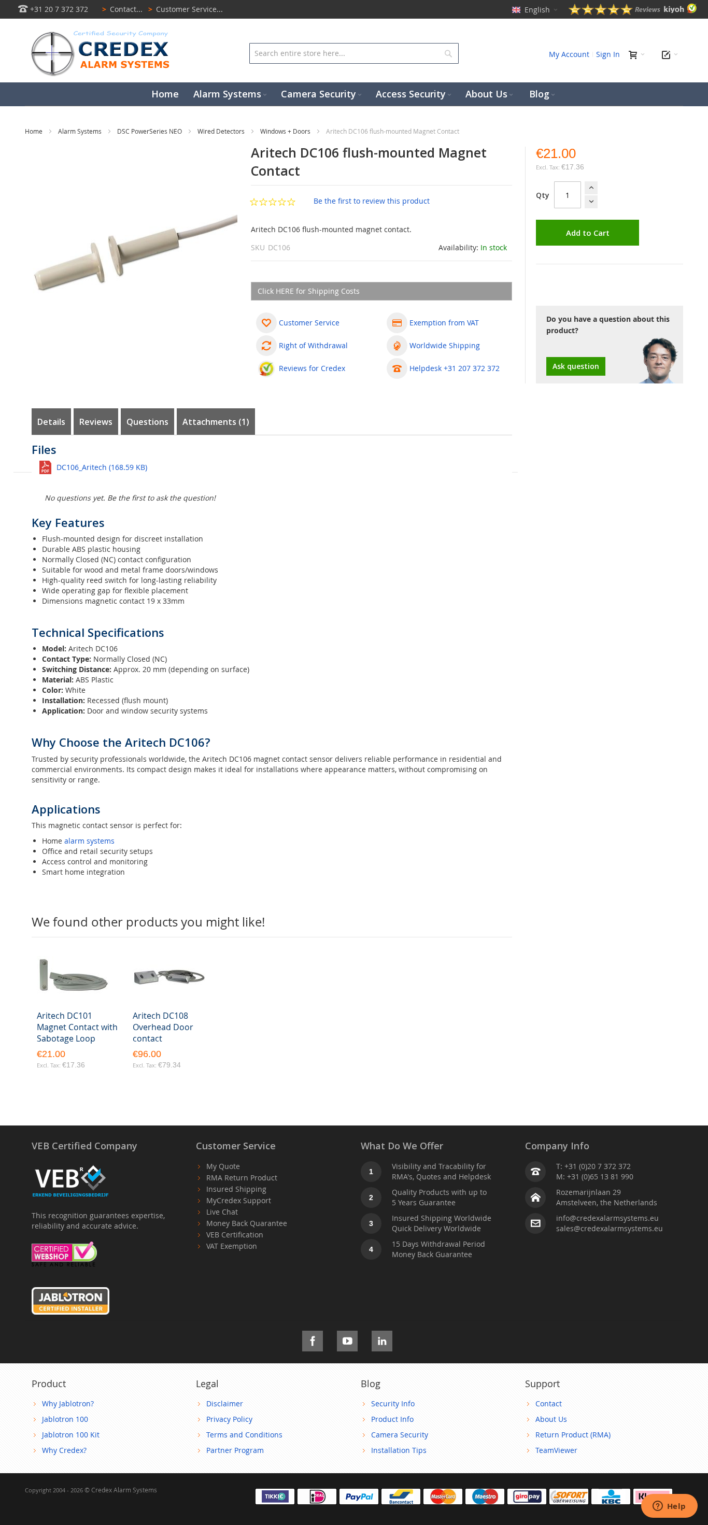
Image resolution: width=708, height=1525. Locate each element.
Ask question (576, 366)
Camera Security (399, 1435)
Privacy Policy (229, 1419)
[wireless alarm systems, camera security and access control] (102, 34)
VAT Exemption (231, 1246)
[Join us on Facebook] (312, 1339)
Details (51, 421)
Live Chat (222, 1212)
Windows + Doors (286, 131)
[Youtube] (347, 1339)
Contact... (122, 9)
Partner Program (235, 1450)
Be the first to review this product (372, 201)
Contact (548, 1403)
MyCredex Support (238, 1200)
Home (34, 131)
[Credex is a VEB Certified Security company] (70, 1166)
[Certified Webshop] (64, 1246)
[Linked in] (382, 1339)
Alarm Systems (80, 131)
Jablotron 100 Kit (71, 1435)
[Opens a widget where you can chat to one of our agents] (669, 1507)
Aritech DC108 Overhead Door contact (163, 1027)
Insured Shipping (236, 1189)
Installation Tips (399, 1450)
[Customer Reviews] (633, 12)
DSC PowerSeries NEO (150, 131)
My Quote (223, 1166)
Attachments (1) (215, 421)
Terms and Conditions (244, 1435)
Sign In (608, 54)
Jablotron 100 (65, 1419)
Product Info (392, 1419)
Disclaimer (224, 1403)
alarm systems (89, 841)
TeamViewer (556, 1450)
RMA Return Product (241, 1177)
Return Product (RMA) (573, 1435)
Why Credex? (64, 1450)
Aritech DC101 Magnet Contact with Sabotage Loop (77, 1027)
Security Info (393, 1403)
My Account (569, 54)
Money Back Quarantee (246, 1223)
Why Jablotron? (68, 1403)
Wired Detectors (221, 131)
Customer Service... (185, 9)
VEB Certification (234, 1234)
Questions (147, 421)
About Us (551, 1419)
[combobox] (353, 53)
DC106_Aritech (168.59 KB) (101, 467)
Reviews (95, 421)
